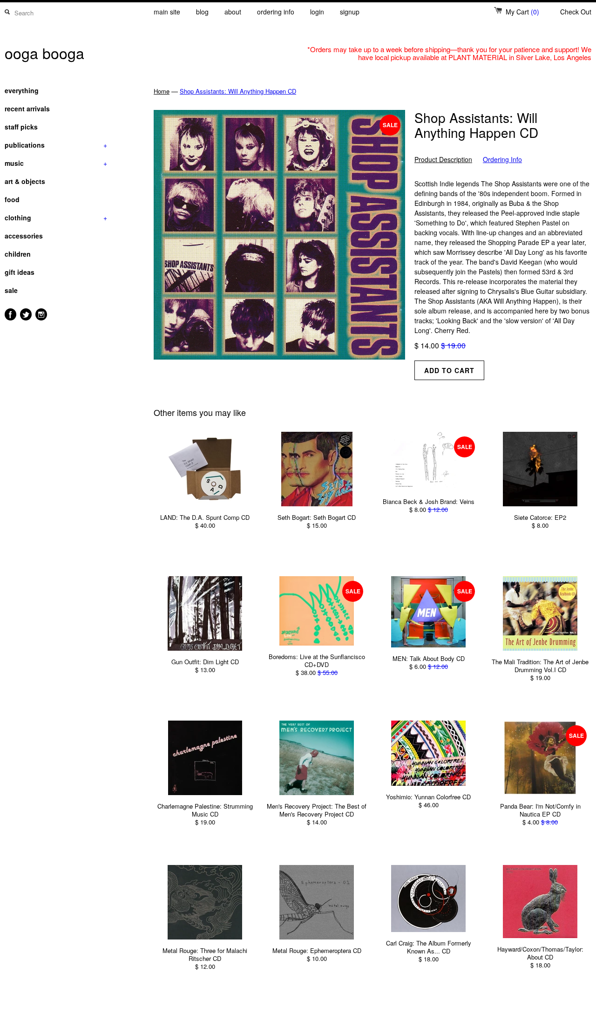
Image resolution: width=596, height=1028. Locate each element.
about (232, 11)
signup (349, 11)
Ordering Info (502, 159)
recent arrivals (27, 108)
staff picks (21, 126)
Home (161, 91)
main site (167, 11)
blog (202, 11)
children (18, 254)
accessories (24, 235)
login (317, 11)
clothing (56, 217)
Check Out (575, 11)
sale (11, 290)
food (12, 199)
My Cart (522, 11)
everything (22, 90)
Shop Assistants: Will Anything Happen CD (238, 91)
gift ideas (19, 272)
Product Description (443, 159)
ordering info (275, 11)
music (56, 163)
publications (56, 145)
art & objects (25, 181)
